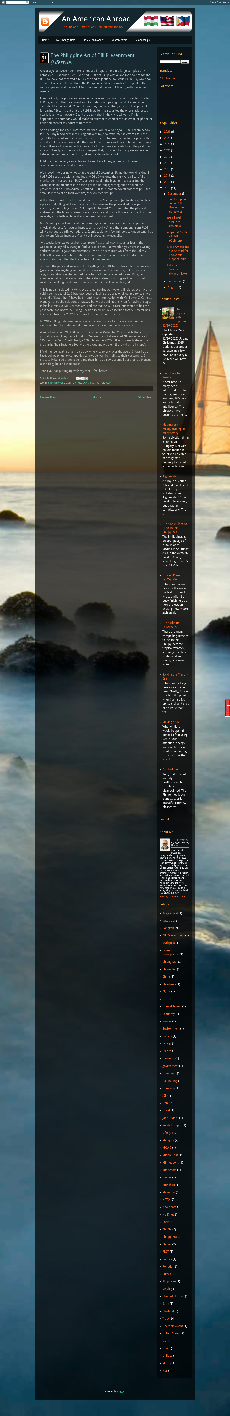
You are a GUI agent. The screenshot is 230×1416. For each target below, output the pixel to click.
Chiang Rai (169, 969)
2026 (167, 131)
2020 (167, 150)
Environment (170, 1028)
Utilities (100, 383)
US (164, 1340)
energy (166, 1021)
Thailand (168, 1311)
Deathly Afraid (119, 40)
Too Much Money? (94, 40)
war (164, 1370)
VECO (108, 383)
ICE (164, 1095)
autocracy (168, 920)
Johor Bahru (170, 1118)
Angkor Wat (170, 913)
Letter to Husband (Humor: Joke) (177, 269)
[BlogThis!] (80, 378)
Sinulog (167, 1288)
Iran (165, 1103)
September (175, 281)
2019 (167, 156)
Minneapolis (170, 1162)
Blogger (121, 1391)
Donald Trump (171, 1006)
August (173, 287)
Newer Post (48, 397)
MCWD (85, 383)
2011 (167, 188)
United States (171, 1333)
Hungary (168, 1088)
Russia (166, 1274)
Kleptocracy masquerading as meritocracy (173, 428)
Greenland (169, 1073)
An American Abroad (96, 18)
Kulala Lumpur (172, 1125)
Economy (168, 1014)
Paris (165, 1222)
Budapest (168, 942)
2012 (167, 182)
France (166, 1051)
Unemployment (172, 1326)
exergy (166, 1043)
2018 (167, 163)
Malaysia (168, 1140)
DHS (165, 999)
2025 (167, 138)
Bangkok (168, 928)
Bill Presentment (55, 383)
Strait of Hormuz (173, 1296)
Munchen (168, 1184)
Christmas (169, 984)
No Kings (168, 1214)
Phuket (166, 1244)
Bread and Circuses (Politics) (174, 222)
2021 (167, 144)
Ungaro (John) (181, 839)
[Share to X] (83, 378)
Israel (166, 1110)
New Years (169, 1207)
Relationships (142, 40)
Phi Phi (167, 1229)
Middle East (170, 1155)
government (170, 1066)
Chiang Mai (169, 961)
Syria (165, 1303)
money (166, 1177)
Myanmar (168, 1192)
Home (45, 40)
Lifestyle (77, 383)
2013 (167, 175)
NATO (166, 1199)
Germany (168, 1058)
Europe (167, 1036)
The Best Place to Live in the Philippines (174, 528)
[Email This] (77, 378)
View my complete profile (172, 896)
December (175, 193)
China (166, 976)
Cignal (69, 383)
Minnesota (169, 1170)
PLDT (92, 383)
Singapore (169, 1281)
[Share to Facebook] (86, 378)
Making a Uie (171, 722)
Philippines (169, 1236)
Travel (166, 1318)
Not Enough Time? (66, 40)
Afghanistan (170, 476)
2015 (167, 169)
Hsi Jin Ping (169, 1080)
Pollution (168, 1266)
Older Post (145, 397)
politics (167, 1259)
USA (165, 1348)
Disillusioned (171, 769)
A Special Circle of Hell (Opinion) (177, 236)
